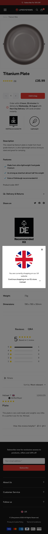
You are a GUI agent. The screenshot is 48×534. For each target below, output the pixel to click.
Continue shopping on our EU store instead (22, 280)
